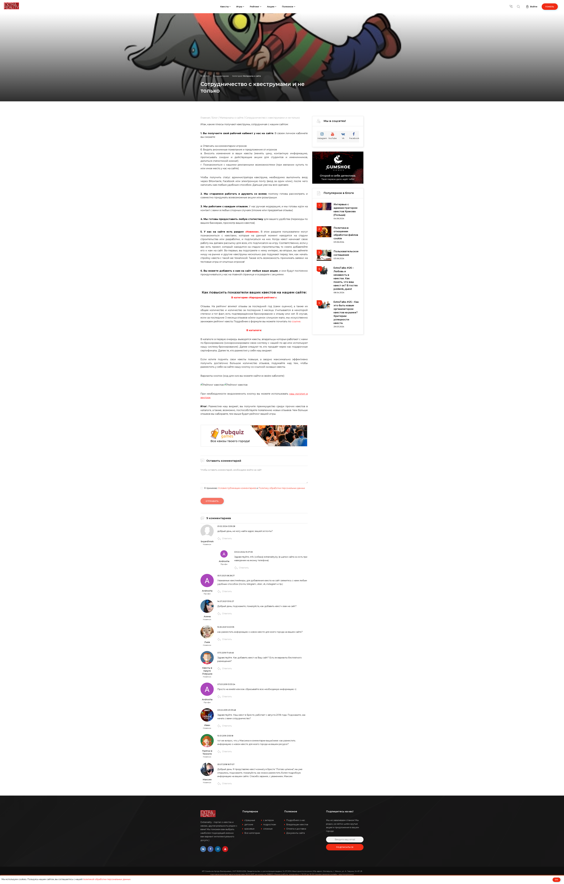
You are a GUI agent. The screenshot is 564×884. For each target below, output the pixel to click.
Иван (207, 725)
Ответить (227, 538)
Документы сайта (295, 833)
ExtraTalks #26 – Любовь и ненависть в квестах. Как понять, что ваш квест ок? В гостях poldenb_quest (346, 278)
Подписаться (344, 847)
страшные (249, 820)
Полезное (287, 6)
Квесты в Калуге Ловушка (207, 671)
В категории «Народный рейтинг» (253, 297)
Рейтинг (254, 6)
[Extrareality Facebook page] (210, 849)
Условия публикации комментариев (237, 488)
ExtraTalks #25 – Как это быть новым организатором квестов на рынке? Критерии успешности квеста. (346, 312)
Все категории (252, 833)
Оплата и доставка (296, 828)
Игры (239, 6)
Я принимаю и (254, 488)
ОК (556, 880)
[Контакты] (511, 6)
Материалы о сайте (252, 76)
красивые (249, 828)
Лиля (207, 642)
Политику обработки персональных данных (281, 488)
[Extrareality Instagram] (218, 849)
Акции (270, 6)
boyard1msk (207, 541)
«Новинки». (252, 231)
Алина (207, 616)
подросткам (269, 824)
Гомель (549, 7)
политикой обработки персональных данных (106, 879)
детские (248, 824)
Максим (207, 779)
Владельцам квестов (297, 824)
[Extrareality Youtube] (225, 849)
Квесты (224, 6)
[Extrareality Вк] (203, 849)
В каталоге (253, 330)
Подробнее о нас (295, 820)
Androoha (224, 561)
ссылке (296, 321)
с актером (268, 820)
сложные (268, 828)
